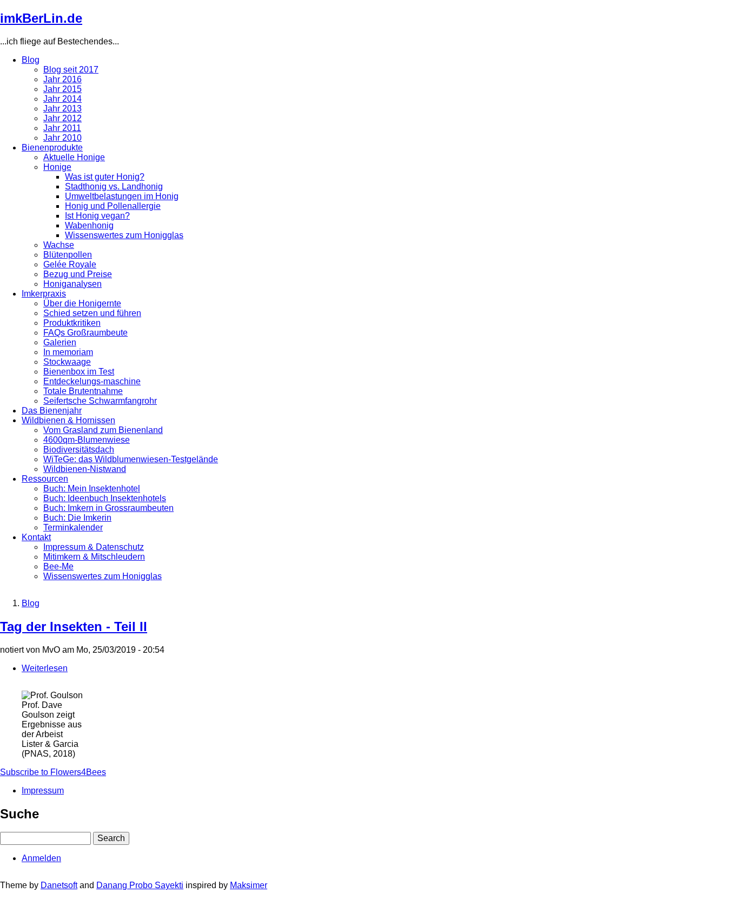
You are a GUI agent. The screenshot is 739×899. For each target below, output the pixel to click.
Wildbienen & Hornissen (68, 420)
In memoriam (68, 352)
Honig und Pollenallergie (113, 206)
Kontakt (36, 537)
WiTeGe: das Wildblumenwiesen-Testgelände (130, 459)
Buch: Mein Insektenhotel (91, 488)
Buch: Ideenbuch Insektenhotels (104, 498)
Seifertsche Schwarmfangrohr (100, 400)
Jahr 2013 (62, 108)
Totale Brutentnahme (83, 391)
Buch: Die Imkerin (77, 517)
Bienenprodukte (52, 147)
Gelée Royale (69, 264)
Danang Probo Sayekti (139, 885)
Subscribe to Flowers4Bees (53, 772)
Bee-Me (58, 566)
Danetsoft (59, 885)
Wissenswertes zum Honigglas (124, 235)
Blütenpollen (67, 254)
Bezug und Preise (77, 274)
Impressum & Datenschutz (93, 547)
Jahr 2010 (62, 137)
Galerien (59, 342)
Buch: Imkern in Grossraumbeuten (108, 508)
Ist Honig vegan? (97, 215)
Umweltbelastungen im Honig (122, 196)
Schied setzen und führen (92, 313)
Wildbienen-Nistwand (84, 469)
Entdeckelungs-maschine (92, 381)
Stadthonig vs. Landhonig (114, 186)
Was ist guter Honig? (104, 176)
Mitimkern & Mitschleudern (94, 556)
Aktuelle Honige (74, 157)
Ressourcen (45, 478)
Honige (57, 167)
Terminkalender (73, 527)
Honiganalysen (72, 283)
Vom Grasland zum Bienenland (103, 430)
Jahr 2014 (62, 98)
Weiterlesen (45, 668)
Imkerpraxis (44, 293)
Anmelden (41, 858)
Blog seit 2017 (70, 69)
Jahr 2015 (62, 89)
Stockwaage (67, 361)
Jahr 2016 (62, 79)
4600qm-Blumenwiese (86, 439)
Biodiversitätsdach (78, 449)
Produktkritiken (72, 322)
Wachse (58, 245)
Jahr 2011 (62, 128)
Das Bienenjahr (52, 410)
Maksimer (248, 885)
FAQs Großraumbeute (85, 332)
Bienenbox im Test (78, 371)
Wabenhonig (89, 225)
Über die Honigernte (82, 303)
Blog (30, 59)
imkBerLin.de (41, 18)
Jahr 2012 (62, 118)
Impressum (43, 790)
